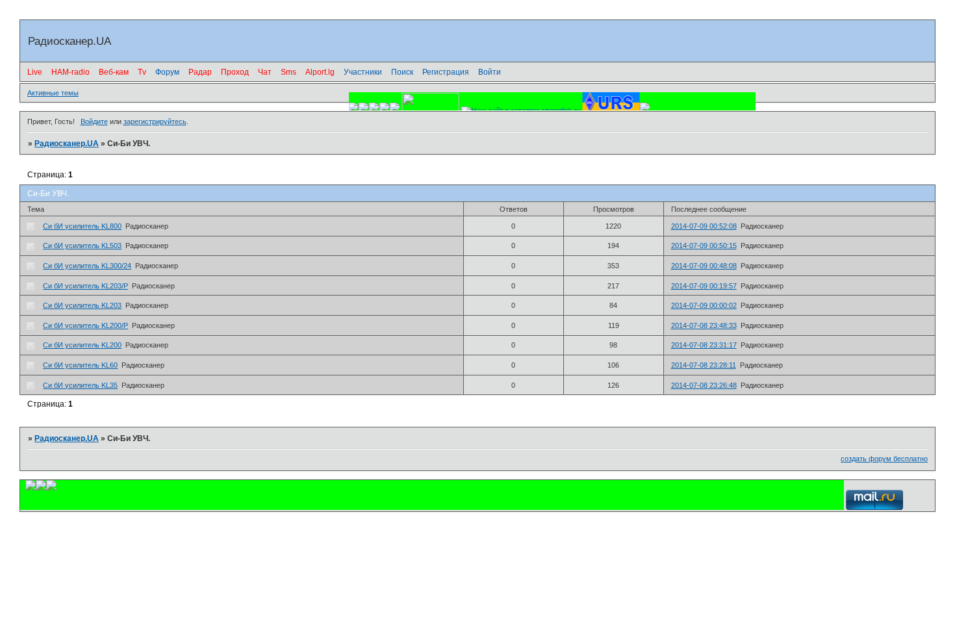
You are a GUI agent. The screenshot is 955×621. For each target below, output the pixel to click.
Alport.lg (320, 72)
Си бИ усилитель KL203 (82, 305)
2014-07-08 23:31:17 (704, 345)
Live (34, 72)
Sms (288, 72)
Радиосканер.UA (66, 143)
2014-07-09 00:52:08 (704, 226)
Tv (142, 72)
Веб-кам (114, 72)
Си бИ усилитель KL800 (82, 226)
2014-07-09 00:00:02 (704, 305)
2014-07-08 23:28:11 (703, 365)
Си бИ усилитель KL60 (80, 365)
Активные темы (53, 93)
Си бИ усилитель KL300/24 (87, 266)
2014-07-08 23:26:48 (704, 385)
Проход (235, 72)
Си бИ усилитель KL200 (82, 345)
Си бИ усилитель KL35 (80, 385)
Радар (200, 72)
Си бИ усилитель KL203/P (85, 286)
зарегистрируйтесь (154, 121)
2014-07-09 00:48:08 (704, 266)
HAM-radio (70, 72)
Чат (265, 72)
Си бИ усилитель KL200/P (85, 325)
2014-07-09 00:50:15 (704, 245)
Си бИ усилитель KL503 (82, 245)
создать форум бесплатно (884, 459)
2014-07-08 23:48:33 (704, 325)
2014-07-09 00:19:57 (704, 286)
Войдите (94, 121)
